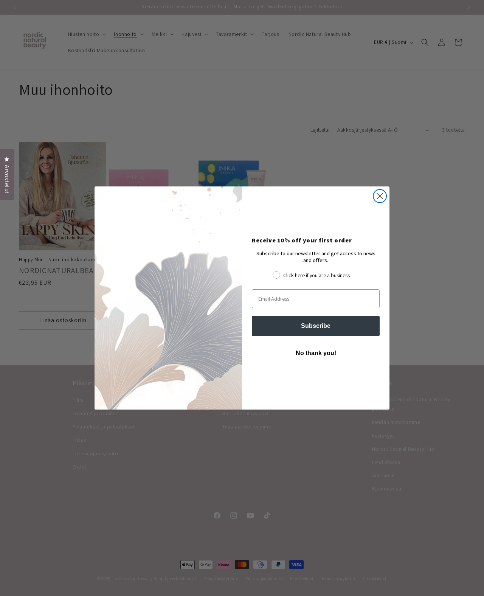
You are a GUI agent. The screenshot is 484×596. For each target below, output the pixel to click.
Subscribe (315, 326)
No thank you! (316, 353)
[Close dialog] (379, 196)
